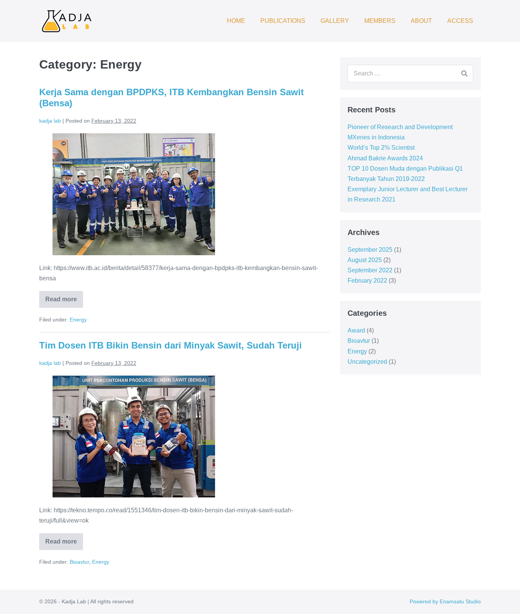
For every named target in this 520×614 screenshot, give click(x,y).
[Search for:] (410, 73)
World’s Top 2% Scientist (381, 147)
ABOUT (421, 21)
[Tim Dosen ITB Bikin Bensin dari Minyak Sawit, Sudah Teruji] (133, 436)
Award (356, 330)
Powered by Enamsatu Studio (445, 601)
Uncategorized (367, 361)
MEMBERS (380, 21)
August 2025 (365, 260)
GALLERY (335, 21)
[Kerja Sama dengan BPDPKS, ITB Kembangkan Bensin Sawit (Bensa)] (133, 194)
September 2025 (370, 249)
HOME (236, 21)
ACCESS (460, 21)
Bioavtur (79, 562)
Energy (78, 320)
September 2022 (370, 270)
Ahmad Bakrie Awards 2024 (385, 158)
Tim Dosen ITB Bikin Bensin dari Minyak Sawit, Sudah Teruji (170, 345)
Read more (64, 296)
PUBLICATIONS (282, 21)
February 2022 (367, 280)
